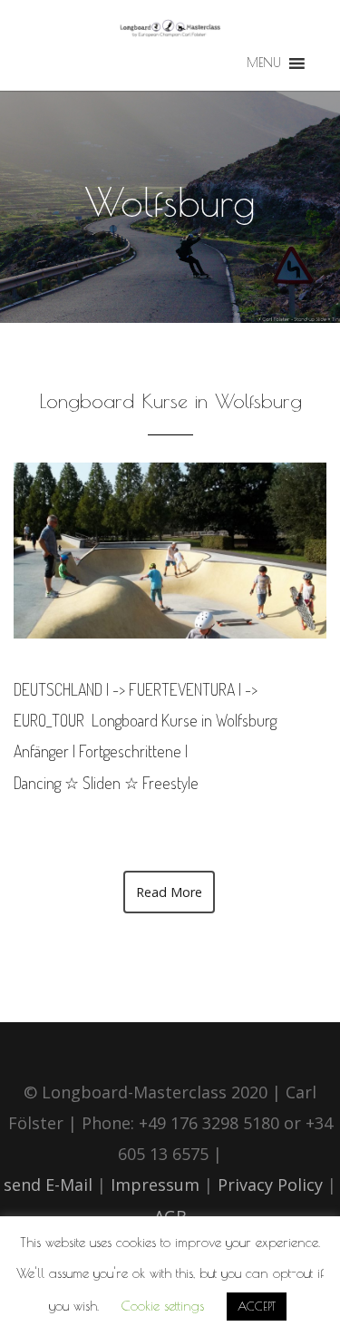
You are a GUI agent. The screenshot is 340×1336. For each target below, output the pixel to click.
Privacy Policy (272, 1184)
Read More (169, 892)
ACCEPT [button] (257, 1306)
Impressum (155, 1184)
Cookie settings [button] (162, 1305)
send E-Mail (48, 1184)
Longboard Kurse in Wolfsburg (170, 401)
